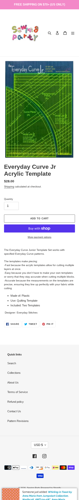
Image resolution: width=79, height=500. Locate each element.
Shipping (9, 186)
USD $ (38, 445)
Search (11, 363)
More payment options (39, 237)
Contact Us (14, 411)
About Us (13, 382)
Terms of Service (17, 392)
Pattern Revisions (18, 420)
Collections (14, 372)
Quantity (8, 199)
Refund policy (15, 401)
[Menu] (73, 33)
